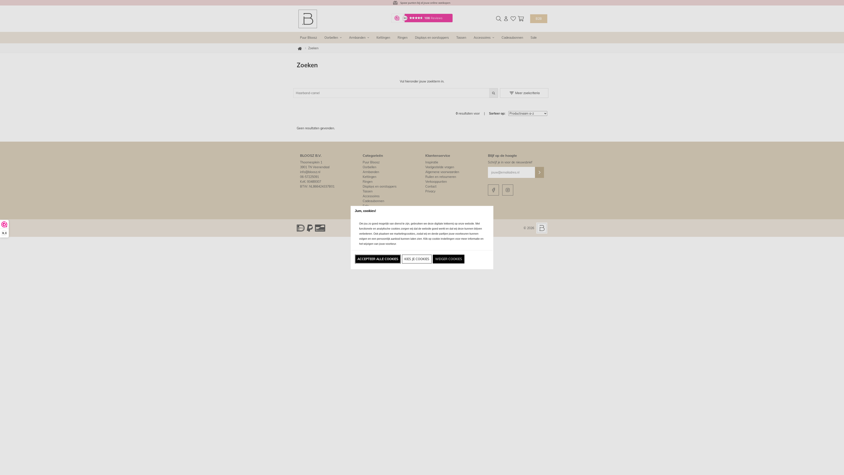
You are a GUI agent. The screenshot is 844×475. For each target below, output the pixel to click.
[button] (378, 259)
